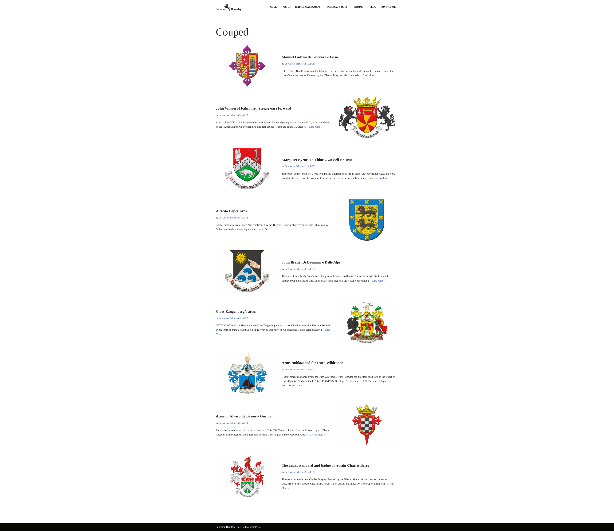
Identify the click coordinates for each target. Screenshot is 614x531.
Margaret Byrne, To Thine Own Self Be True (317, 160)
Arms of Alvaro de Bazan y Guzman (245, 416)
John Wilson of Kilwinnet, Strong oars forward (253, 108)
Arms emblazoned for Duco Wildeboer (312, 363)
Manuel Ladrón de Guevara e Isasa (310, 57)
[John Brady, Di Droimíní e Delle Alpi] (247, 271)
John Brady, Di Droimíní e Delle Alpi (311, 262)
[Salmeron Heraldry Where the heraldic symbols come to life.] (228, 7)
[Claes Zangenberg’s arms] (366, 322)
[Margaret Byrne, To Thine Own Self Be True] (247, 168)
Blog (373, 7)
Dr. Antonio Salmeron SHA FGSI (300, 63)
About (287, 7)
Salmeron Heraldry (225, 527)
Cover (274, 7)
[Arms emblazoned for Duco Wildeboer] (247, 374)
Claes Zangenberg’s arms (236, 311)
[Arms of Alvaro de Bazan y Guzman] (366, 425)
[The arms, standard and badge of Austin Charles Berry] (247, 476)
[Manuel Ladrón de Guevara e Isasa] (247, 66)
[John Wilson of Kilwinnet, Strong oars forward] (366, 117)
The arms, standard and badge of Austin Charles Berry (326, 465)
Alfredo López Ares (231, 211)
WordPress (255, 527)
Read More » (369, 75)
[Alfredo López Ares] (366, 220)
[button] (322, 7)
